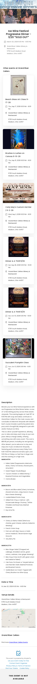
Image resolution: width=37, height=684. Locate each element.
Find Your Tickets (12, 668)
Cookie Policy (24, 668)
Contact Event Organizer (18, 663)
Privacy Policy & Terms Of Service (18, 666)
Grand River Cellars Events (18, 642)
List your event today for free (18, 661)
